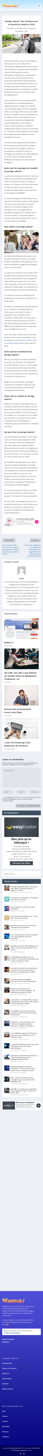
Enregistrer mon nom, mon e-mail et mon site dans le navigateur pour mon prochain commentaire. (21, 799)
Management (23, 1017)
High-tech (5, 1373)
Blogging (21, 952)
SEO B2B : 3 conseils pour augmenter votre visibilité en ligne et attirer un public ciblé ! (24, 1091)
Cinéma (5, 1416)
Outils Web (21, 902)
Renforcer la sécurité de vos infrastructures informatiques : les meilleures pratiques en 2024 (23, 990)
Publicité (20, 1061)
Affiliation (5, 1342)
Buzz (4, 1411)
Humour (5, 1421)
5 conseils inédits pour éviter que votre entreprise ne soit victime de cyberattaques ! (25, 1046)
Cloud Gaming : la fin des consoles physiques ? (23, 908)
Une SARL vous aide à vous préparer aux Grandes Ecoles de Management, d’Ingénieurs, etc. (20, 676)
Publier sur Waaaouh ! (12, 1333)
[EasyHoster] (21, 865)
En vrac (20, 963)
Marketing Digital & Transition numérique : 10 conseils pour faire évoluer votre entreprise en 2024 (23, 1068)
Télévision (5, 1437)
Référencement (23, 1084)
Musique (5, 1432)
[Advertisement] (21, 1200)
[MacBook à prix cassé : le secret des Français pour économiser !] (6, 927)
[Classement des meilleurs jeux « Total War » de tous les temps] (6, 917)
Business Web (7, 1363)
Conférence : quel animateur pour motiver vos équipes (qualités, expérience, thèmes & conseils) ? (23, 1024)
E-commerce (22, 892)
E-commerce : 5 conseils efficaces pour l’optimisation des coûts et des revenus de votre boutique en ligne (25, 1002)
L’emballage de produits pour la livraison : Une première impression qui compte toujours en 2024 (25, 959)
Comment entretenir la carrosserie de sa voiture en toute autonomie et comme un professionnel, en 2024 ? (24, 970)
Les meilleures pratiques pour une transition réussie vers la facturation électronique (24, 1013)
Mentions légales (8, 1339)
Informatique (22, 929)
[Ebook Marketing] (21, 522)
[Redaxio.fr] (21, 628)
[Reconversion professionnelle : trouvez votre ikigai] (21, 695)
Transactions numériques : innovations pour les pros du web (24, 899)
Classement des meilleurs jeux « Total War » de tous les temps (24, 917)
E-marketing (22, 1072)
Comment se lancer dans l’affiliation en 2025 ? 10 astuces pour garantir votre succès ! (24, 948)
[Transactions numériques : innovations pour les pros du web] (6, 899)
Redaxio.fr (9, 642)
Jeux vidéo (21, 911)
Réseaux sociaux (23, 1039)
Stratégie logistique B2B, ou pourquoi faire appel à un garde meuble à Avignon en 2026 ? (24, 888)
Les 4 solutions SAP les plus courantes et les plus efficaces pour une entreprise (24, 936)
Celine (12, 28)
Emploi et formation (24, 983)
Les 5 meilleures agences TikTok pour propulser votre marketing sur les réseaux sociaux (24, 1035)
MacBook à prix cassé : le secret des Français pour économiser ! (23, 926)
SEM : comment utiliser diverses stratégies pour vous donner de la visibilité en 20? (23, 1080)
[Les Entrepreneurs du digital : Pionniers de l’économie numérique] (6, 980)
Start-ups (29, 892)
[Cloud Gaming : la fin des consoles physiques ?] (6, 908)
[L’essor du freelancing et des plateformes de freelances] (21, 728)
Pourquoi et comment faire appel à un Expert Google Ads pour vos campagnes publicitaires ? (24, 1057)
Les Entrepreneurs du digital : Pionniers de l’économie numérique (23, 980)
